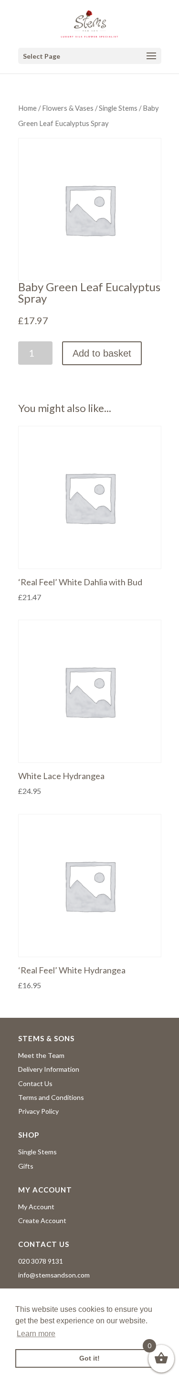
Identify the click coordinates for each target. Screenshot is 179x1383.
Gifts (25, 1166)
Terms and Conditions (51, 1097)
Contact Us (35, 1083)
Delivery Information (48, 1069)
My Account (36, 1207)
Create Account (42, 1220)
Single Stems (118, 108)
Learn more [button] (36, 1334)
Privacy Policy (38, 1111)
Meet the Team (41, 1055)
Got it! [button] (89, 1358)
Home (27, 108)
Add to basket (102, 353)
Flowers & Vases (68, 108)
